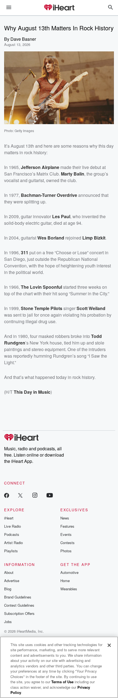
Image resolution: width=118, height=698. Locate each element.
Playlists (11, 550)
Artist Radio (13, 542)
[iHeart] (59, 7)
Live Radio (12, 526)
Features (67, 526)
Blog (7, 588)
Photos (66, 550)
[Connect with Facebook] (6, 495)
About (8, 572)
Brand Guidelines (17, 597)
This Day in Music (32, 392)
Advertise (11, 580)
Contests (67, 542)
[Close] (109, 645)
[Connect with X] (20, 495)
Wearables (68, 588)
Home (65, 580)
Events (66, 534)
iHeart (8, 518)
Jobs (8, 621)
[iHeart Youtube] (49, 495)
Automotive (69, 572)
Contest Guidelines (19, 605)
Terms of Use (62, 681)
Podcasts (11, 534)
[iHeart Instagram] (34, 495)
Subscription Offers (19, 613)
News (64, 518)
